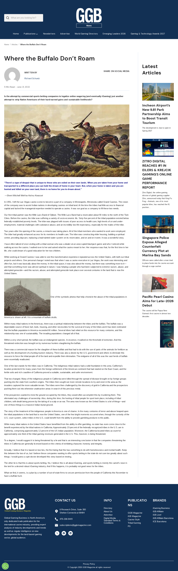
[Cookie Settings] (5, 566)
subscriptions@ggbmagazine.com (75, 525)
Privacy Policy (89, 564)
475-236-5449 (66, 519)
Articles (15, 44)
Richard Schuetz (32, 78)
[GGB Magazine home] (89, 18)
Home (6, 44)
